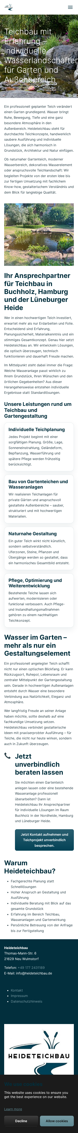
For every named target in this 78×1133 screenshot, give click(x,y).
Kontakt (17, 990)
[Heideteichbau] (8, 7)
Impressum (19, 996)
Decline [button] (21, 1121)
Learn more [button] (13, 1109)
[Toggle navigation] (70, 7)
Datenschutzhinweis (26, 1001)
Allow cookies (57, 1121)
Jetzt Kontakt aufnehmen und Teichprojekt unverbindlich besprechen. (44, 840)
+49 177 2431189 (31, 967)
